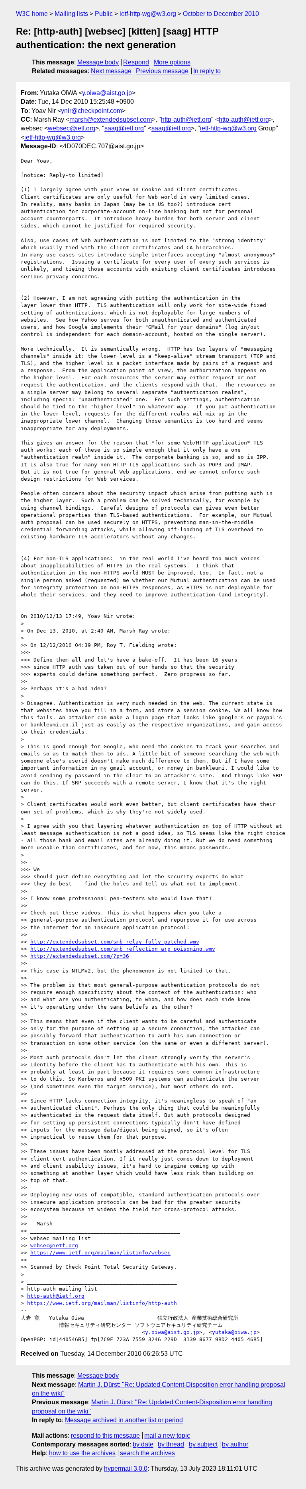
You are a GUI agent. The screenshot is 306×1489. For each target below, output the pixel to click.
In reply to (207, 71)
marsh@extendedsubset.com (110, 119)
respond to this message (105, 1435)
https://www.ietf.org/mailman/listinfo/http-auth (102, 1303)
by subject (203, 1444)
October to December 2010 (221, 13)
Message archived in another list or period (124, 1420)
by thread (171, 1444)
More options (172, 62)
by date (143, 1444)
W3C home (32, 13)
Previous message (162, 71)
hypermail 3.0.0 (125, 1468)
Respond (136, 62)
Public (104, 13)
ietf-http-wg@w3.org (148, 13)
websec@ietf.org (71, 128)
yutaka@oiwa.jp (234, 1332)
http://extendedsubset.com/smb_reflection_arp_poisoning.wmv (122, 949)
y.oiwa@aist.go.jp (107, 92)
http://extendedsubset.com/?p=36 (79, 956)
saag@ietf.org (124, 128)
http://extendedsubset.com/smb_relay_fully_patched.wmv (114, 942)
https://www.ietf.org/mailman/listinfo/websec (100, 1253)
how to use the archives (82, 1453)
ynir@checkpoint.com (91, 110)
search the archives (147, 1453)
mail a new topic (167, 1435)
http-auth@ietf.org (186, 119)
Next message (111, 71)
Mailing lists (71, 13)
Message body (98, 62)
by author (235, 1444)
